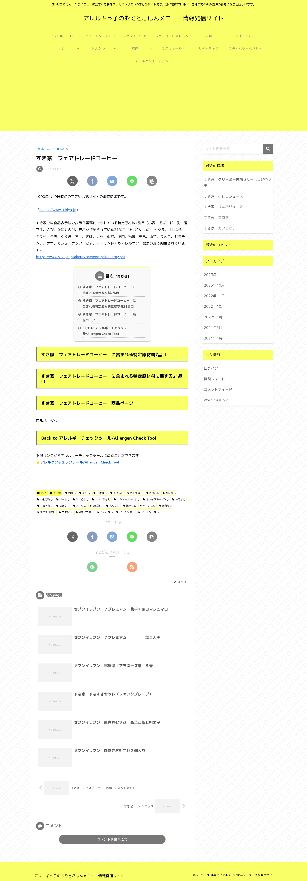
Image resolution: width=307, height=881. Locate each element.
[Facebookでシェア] (92, 181)
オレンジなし (102, 499)
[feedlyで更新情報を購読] (92, 567)
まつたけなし (47, 512)
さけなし (81, 505)
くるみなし (46, 505)
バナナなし (149, 505)
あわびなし (46, 499)
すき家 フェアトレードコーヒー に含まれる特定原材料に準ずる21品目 (109, 303)
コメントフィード (218, 389)
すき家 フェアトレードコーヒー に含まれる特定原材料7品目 (109, 290)
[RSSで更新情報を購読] (132, 567)
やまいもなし (86, 512)
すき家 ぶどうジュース (223, 196)
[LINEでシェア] (132, 181)
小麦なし (102, 493)
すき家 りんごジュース (223, 206)
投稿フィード (214, 378)
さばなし (98, 505)
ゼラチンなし (126, 512)
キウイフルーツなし (157, 499)
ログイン (211, 368)
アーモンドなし (150, 512)
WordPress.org (216, 400)
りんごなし (106, 512)
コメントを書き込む (112, 839)
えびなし (154, 493)
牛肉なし (180, 499)
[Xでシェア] (72, 181)
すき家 (57, 493)
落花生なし (136, 493)
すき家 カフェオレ (220, 228)
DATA (43, 493)
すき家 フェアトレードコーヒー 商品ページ (109, 317)
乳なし (86, 493)
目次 (109, 276)
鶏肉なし (131, 505)
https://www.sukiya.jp (57, 209)
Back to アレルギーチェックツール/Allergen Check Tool (106, 331)
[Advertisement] (153, 101)
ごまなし (65, 505)
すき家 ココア (216, 217)
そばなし (118, 493)
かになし (171, 493)
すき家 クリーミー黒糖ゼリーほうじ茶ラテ (237, 182)
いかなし (65, 499)
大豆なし (114, 505)
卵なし (72, 493)
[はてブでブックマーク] (112, 181)
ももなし (67, 512)
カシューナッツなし (128, 499)
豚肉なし (167, 505)
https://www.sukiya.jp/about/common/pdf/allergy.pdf (80, 256)
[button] (152, 181)
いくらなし (82, 499)
